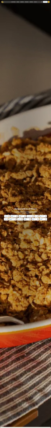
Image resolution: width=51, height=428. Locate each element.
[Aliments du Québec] (2, 2)
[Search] (49, 2)
